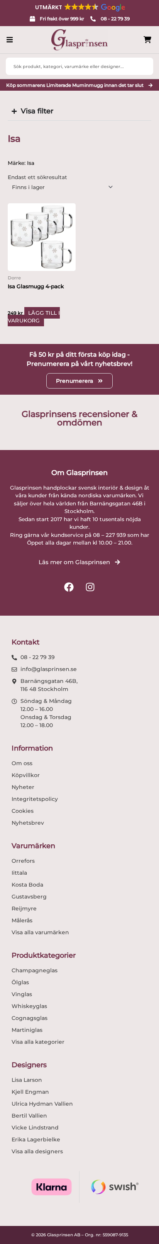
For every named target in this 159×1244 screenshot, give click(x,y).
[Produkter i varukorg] (147, 40)
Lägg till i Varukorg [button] (34, 317)
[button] (79, 7)
